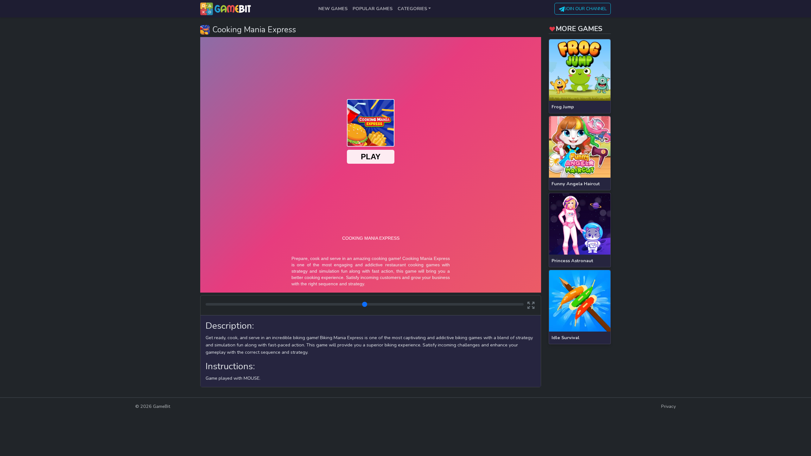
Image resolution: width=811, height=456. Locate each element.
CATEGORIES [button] (412, 8)
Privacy (668, 406)
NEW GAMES (333, 8)
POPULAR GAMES (373, 8)
